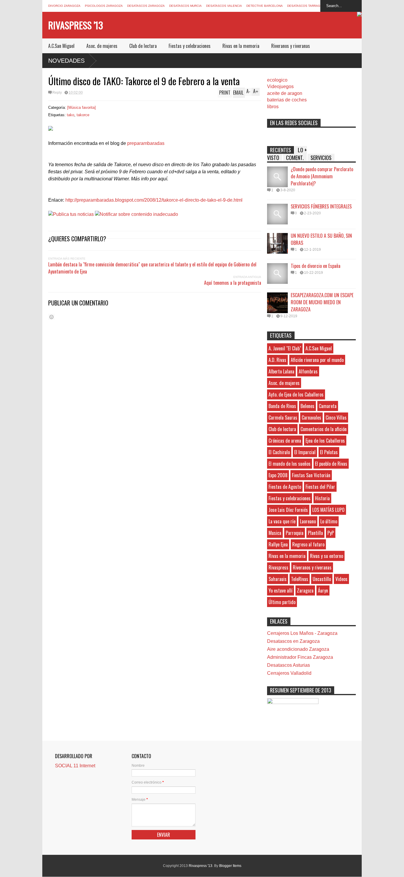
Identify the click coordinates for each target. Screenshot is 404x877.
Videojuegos (280, 86)
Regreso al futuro (308, 544)
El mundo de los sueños (290, 463)
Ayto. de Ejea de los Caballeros (296, 394)
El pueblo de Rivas (331, 463)
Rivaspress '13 (75, 25)
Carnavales (311, 417)
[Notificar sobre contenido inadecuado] (136, 214)
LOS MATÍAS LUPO (328, 509)
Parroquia (294, 532)
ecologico (277, 79)
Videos (341, 578)
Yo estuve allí (281, 590)
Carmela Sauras (283, 417)
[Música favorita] (81, 107)
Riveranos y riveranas (290, 45)
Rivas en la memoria (240, 45)
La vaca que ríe (282, 521)
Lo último (328, 521)
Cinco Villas (336, 417)
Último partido (282, 602)
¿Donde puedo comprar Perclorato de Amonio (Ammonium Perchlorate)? (322, 176)
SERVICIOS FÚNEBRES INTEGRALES (321, 206)
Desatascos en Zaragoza (293, 641)
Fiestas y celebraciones (190, 45)
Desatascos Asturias (288, 665)
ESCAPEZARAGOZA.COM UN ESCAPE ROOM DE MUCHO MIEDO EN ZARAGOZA (322, 302)
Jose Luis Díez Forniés (288, 509)
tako (70, 115)
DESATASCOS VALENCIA (224, 5)
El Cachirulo (279, 452)
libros (273, 106)
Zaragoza (305, 590)
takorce (83, 115)
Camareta (328, 406)
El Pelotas (329, 452)
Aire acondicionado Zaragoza (298, 649)
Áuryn (323, 590)
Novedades (66, 60)
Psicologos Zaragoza (104, 5)
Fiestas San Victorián (311, 475)
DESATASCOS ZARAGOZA (146, 5)
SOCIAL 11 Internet (75, 765)
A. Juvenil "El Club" (285, 348)
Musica (275, 532)
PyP (330, 532)
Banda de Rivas (282, 406)
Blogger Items (230, 866)
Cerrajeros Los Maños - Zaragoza (302, 633)
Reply (57, 92)
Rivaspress (278, 567)
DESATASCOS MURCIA (185, 5)
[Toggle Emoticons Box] (51, 317)
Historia (322, 498)
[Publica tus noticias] (71, 214)
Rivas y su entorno (326, 555)
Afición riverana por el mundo (317, 359)
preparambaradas (145, 143)
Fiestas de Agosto (285, 486)
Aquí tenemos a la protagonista (232, 282)
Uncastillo (322, 578)
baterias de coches (287, 99)
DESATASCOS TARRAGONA (307, 5)
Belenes (307, 406)
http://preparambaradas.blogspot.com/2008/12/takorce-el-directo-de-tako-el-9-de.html (154, 200)
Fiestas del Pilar (320, 486)
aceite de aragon (284, 93)
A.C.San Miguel (61, 45)
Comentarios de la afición (323, 429)
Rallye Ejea (278, 544)
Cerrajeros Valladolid (289, 673)
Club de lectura (143, 45)
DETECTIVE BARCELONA (264, 5)
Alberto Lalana (281, 371)
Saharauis (278, 578)
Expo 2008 (278, 475)
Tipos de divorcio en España (315, 265)
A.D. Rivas (277, 359)
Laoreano (308, 521)
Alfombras (308, 371)
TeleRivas (299, 578)
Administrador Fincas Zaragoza (300, 657)
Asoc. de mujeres (101, 45)
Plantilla (315, 532)
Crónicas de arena (285, 440)
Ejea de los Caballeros (325, 440)
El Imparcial (305, 452)
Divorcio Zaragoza (64, 5)
